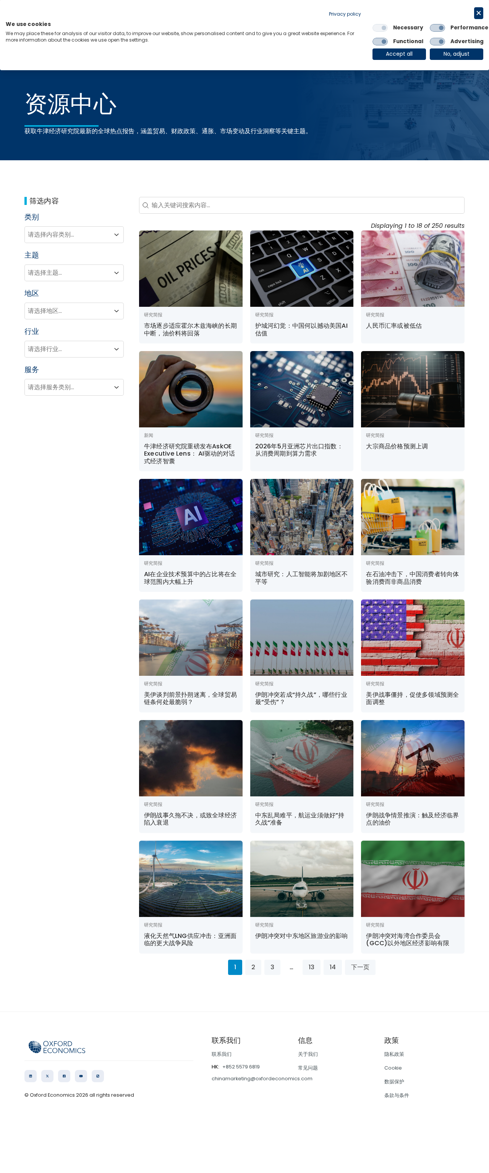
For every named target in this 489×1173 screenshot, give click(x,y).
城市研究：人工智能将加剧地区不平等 (301, 578)
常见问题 (308, 1068)
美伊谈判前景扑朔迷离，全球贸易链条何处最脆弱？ (190, 698)
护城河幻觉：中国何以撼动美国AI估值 (301, 329)
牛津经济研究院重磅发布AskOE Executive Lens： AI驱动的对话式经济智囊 (189, 454)
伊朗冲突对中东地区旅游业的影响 (301, 935)
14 (333, 967)
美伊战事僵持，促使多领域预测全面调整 (412, 698)
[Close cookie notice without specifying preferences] (478, 13)
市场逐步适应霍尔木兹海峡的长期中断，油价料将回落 (190, 329)
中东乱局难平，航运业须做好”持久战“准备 (300, 819)
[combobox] (67, 235)
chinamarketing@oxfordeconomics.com (262, 1078)
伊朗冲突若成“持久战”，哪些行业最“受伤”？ (301, 698)
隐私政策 (394, 1054)
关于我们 (308, 1054)
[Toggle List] (116, 235)
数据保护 (394, 1081)
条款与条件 (396, 1095)
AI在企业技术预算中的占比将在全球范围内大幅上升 (190, 578)
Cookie (393, 1068)
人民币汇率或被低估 (394, 325)
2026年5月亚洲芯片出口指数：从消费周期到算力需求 (299, 450)
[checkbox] (380, 28)
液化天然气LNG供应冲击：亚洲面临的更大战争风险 (190, 939)
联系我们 (222, 1054)
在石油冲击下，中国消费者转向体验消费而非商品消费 (412, 578)
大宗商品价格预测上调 (397, 446)
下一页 (360, 967)
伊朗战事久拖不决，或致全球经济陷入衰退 (190, 819)
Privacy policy (345, 14)
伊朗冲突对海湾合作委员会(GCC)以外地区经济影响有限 (407, 939)
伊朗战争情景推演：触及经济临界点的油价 (412, 819)
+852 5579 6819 (241, 1066)
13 (311, 967)
